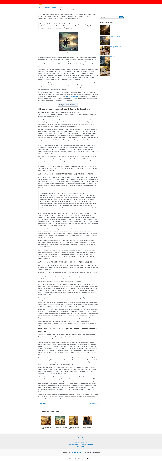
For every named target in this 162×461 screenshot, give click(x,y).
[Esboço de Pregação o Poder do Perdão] (105, 50)
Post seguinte (93, 403)
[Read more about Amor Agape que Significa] (87, 420)
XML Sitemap (81, 446)
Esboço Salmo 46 (113, 56)
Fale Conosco (81, 435)
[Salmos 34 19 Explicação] (105, 40)
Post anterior (42, 403)
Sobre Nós (81, 438)
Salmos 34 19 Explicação (115, 36)
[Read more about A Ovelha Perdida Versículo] (73, 420)
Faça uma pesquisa (103, 14)
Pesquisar (121, 17)
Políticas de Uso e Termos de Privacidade (81, 444)
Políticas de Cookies (81, 442)
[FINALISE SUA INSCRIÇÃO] (105, 30)
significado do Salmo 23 (71, 96)
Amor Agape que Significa (87, 427)
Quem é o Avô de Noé (46, 427)
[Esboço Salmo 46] (105, 61)
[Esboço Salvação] (105, 71)
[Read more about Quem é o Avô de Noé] (46, 420)
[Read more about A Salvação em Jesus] (60, 420)
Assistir (86, 1)
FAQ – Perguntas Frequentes (81, 440)
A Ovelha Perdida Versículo (74, 427)
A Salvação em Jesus (61, 427)
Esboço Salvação (113, 66)
